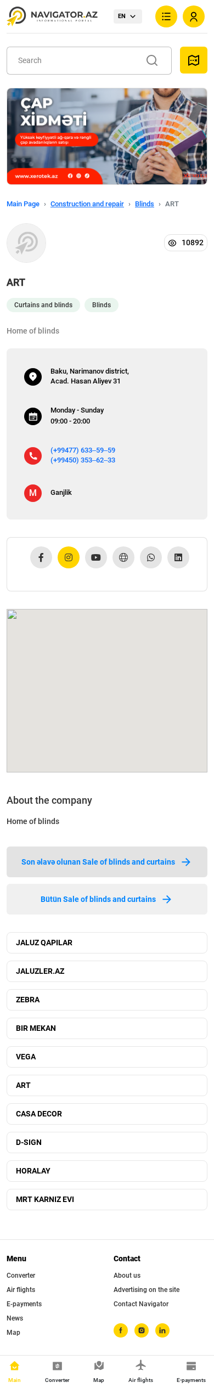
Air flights (21, 1290)
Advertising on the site (146, 1290)
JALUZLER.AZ (40, 971)
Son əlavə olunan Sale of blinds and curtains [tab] (98, 861)
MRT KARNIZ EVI (45, 1199)
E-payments (24, 1304)
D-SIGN (29, 1142)
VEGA (26, 1056)
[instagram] (141, 1330)
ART (23, 1085)
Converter (21, 1275)
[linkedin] (162, 1330)
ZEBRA (28, 999)
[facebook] (121, 1330)
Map (13, 1332)
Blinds (144, 204)
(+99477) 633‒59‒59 (82, 450)
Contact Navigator (141, 1304)
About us (127, 1275)
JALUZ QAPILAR (44, 942)
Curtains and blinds (43, 305)
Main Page (23, 204)
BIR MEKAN (36, 1028)
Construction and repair (87, 204)
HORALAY (33, 1170)
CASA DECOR (39, 1113)
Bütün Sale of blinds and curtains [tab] (98, 899)
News (15, 1318)
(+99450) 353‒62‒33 (82, 460)
